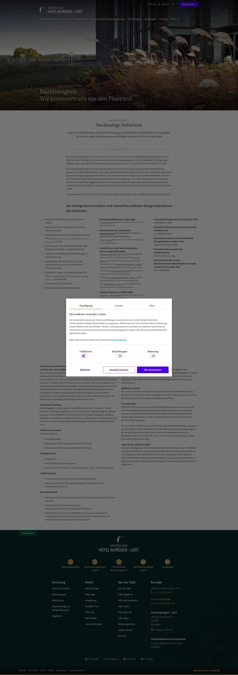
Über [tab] (152, 305)
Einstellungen (119, 351)
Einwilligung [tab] (86, 305)
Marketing (153, 351)
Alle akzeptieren (153, 369)
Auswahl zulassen (119, 369)
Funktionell (86, 351)
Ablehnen (85, 369)
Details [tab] (119, 305)
